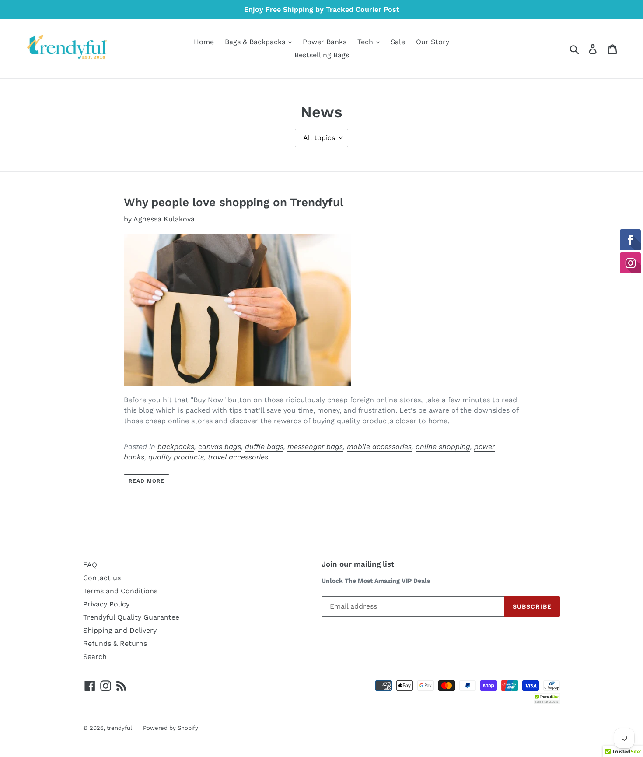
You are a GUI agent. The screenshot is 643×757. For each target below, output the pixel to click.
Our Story (432, 42)
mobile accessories (379, 446)
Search (95, 656)
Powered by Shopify (170, 728)
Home (204, 42)
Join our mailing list (358, 564)
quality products (176, 457)
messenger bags (315, 446)
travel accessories (238, 457)
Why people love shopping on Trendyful (233, 202)
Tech (366, 42)
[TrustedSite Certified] (547, 698)
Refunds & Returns (115, 643)
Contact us (102, 578)
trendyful (119, 728)
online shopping (443, 446)
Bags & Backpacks (256, 42)
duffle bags (264, 446)
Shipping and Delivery (120, 630)
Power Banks (324, 42)
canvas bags (219, 446)
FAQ (90, 565)
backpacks (175, 446)
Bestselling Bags (321, 55)
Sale (398, 42)
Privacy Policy (106, 604)
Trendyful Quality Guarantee (131, 617)
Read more (146, 481)
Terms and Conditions (120, 591)
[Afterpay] (551, 685)
